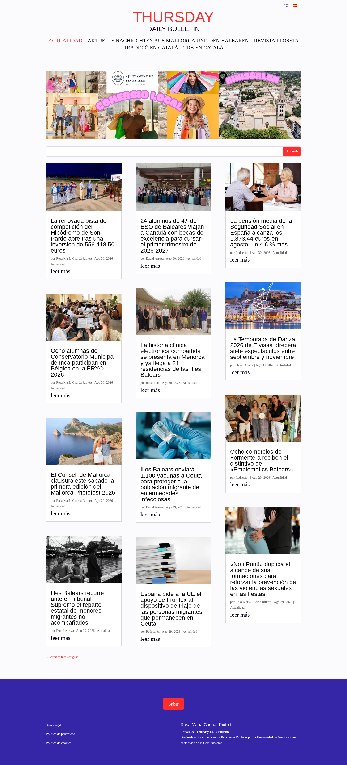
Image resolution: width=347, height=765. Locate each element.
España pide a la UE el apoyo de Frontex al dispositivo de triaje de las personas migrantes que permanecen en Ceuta (171, 608)
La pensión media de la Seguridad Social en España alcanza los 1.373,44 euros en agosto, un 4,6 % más (261, 232)
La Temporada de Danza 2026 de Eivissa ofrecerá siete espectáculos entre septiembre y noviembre (263, 348)
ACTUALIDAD (65, 41)
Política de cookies (58, 743)
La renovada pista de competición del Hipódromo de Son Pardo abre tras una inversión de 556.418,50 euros (82, 235)
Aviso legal (53, 725)
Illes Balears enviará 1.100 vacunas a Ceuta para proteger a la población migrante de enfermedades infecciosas (171, 484)
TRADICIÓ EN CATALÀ (151, 48)
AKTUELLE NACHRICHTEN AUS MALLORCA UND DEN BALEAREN (168, 41)
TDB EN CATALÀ (203, 48)
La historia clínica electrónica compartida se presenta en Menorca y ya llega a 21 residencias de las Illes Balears (172, 360)
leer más (60, 271)
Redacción (153, 383)
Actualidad (58, 264)
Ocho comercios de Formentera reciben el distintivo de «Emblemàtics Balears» (261, 460)
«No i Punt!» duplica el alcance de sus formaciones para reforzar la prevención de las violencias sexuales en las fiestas (263, 579)
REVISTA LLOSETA (276, 41)
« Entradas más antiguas (62, 657)
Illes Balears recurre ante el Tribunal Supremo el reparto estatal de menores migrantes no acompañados (77, 608)
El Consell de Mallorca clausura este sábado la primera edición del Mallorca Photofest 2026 (83, 483)
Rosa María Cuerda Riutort (74, 258)
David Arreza (65, 630)
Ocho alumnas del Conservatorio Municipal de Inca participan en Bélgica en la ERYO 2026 (83, 362)
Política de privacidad (60, 734)
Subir (173, 704)
